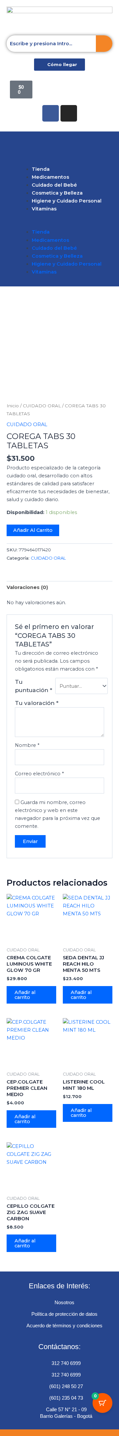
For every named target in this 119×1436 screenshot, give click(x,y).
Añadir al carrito (33, 530)
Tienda (41, 169)
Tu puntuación (33, 685)
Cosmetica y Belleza (57, 193)
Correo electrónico (39, 774)
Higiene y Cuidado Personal (66, 201)
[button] (59, 147)
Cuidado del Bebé (54, 185)
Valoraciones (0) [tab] (27, 587)
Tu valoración (37, 702)
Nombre (27, 745)
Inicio (13, 405)
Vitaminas (44, 209)
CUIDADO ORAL (42, 405)
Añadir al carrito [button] (25, 994)
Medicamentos (50, 177)
